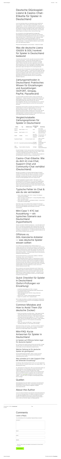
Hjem (56, 2)
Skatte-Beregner (7, 2)
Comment (18, 420)
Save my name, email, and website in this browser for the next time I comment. (30, 445)
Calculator (52, 2)
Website (17, 439)
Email (17, 435)
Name (17, 430)
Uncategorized (14, 406)
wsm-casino (25, 374)
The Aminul (55, 456)
